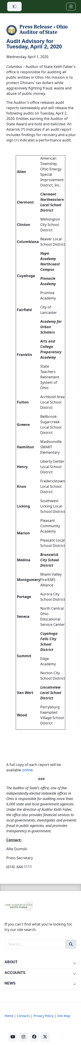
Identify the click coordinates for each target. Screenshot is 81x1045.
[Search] (70, 944)
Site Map (63, 1016)
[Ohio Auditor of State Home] (18, 905)
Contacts (23, 1016)
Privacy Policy (44, 1016)
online (27, 769)
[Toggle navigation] (71, 7)
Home (8, 1016)
